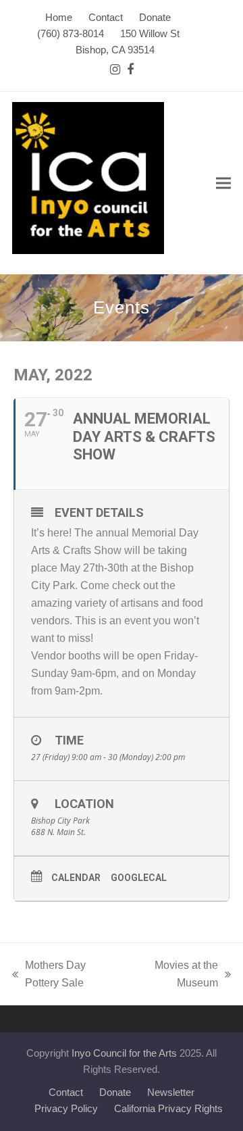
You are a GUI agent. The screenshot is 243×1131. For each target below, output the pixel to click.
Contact (66, 1092)
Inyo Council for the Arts (124, 1053)
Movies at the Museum (176, 975)
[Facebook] (130, 70)
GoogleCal (139, 877)
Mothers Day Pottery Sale (49, 975)
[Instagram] (115, 70)
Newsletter (170, 1092)
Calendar (76, 877)
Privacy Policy (66, 1108)
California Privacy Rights (168, 1108)
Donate (115, 1092)
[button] (223, 183)
